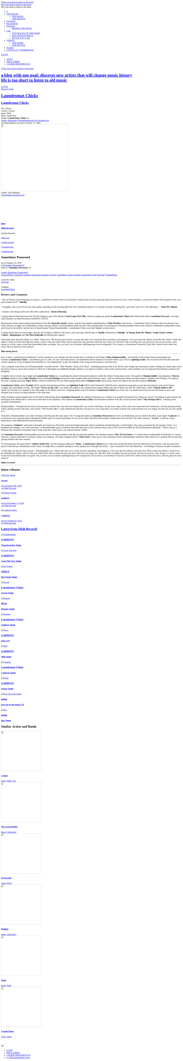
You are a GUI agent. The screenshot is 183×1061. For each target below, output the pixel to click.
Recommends (12, 23)
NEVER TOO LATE (21, 38)
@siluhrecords (7, 247)
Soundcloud (22, 272)
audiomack (18, 275)
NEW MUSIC (12, 14)
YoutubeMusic (111, 275)
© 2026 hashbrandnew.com (18, 1057)
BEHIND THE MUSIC (22, 28)
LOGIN (4, 54)
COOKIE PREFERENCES (18, 64)
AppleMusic (62, 275)
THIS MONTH (18, 19)
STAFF (9, 59)
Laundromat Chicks (19, 95)
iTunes (70, 275)
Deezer (53, 275)
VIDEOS (10, 40)
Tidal (94, 275)
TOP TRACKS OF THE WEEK (26, 33)
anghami (27, 275)
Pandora (77, 275)
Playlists (9, 48)
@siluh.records (7, 242)
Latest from (19, 529)
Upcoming (10, 21)
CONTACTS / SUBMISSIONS (20, 50)
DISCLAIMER (13, 61)
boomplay (45, 275)
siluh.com (5, 238)
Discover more (7, 89)
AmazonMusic (7, 275)
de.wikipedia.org (42, 120)
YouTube (100, 275)
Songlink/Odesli (8, 289)
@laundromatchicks (25, 120)
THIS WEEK (17, 16)
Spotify (4, 120)
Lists (8, 31)
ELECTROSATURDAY (22, 36)
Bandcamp (12, 120)
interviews (10, 26)
